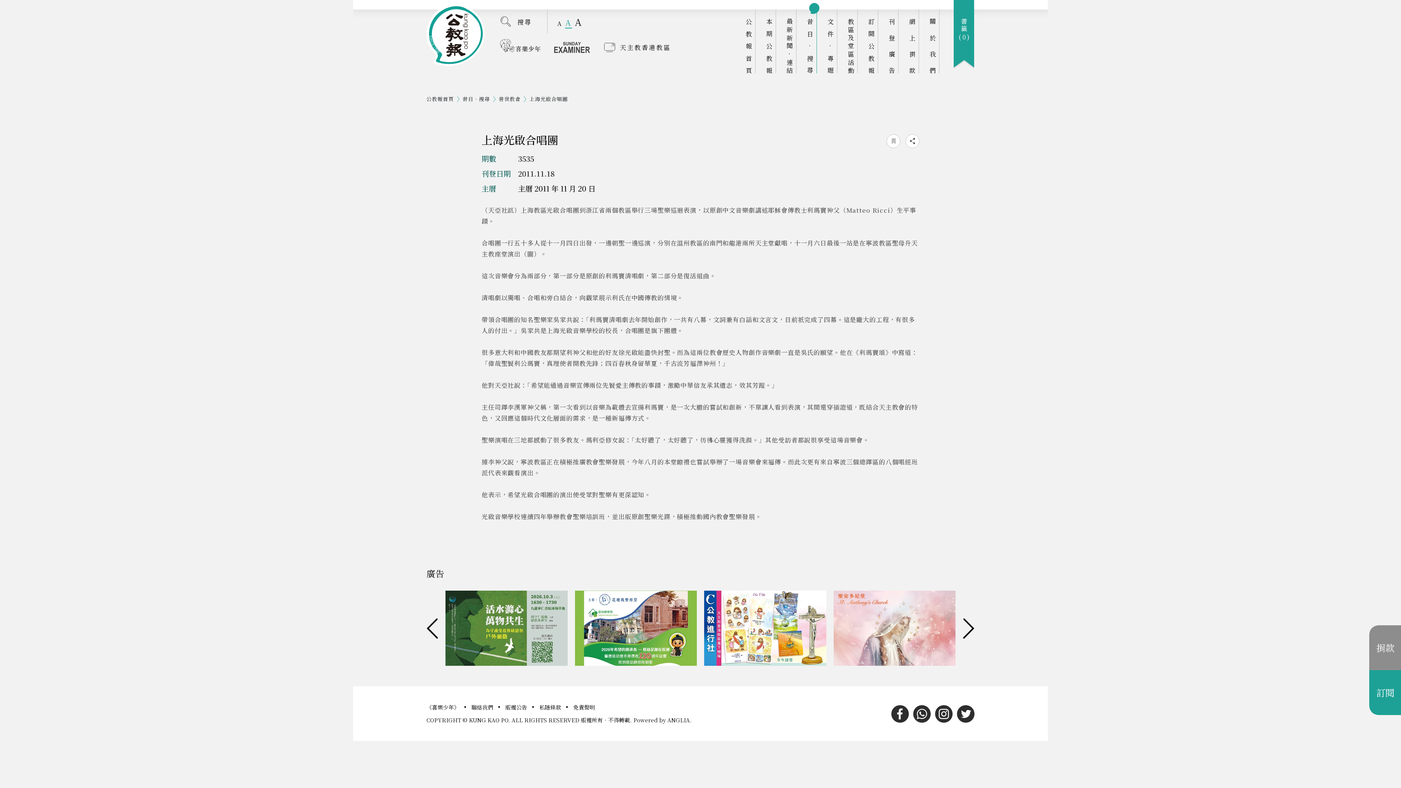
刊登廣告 (891, 45)
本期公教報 (769, 45)
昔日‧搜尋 (810, 45)
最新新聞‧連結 (789, 45)
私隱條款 (551, 707)
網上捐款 (912, 45)
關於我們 (932, 45)
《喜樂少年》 (444, 707)
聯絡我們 (483, 707)
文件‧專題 (830, 45)
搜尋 (524, 21)
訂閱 (1385, 692)
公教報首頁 (748, 45)
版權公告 (517, 707)
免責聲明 (584, 707)
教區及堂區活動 (851, 45)
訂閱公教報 (871, 45)
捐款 (1385, 647)
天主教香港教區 (645, 47)
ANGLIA (678, 720)
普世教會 (510, 99)
